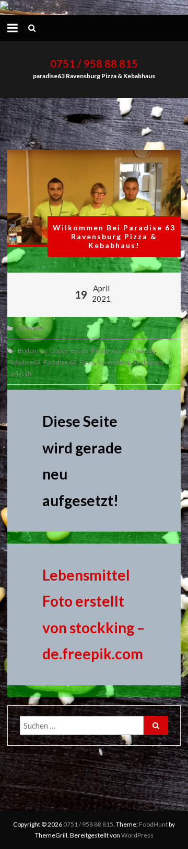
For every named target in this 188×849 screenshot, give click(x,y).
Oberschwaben (133, 350)
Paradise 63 (59, 362)
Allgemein (31, 328)
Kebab (100, 350)
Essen (79, 350)
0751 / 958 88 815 (94, 63)
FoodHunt (153, 824)
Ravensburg (113, 362)
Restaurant (148, 362)
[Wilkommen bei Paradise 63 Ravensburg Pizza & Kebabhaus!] (93, 199)
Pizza (86, 362)
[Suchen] (156, 725)
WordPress (137, 835)
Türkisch (19, 373)
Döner (59, 350)
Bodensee (32, 350)
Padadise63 (23, 362)
